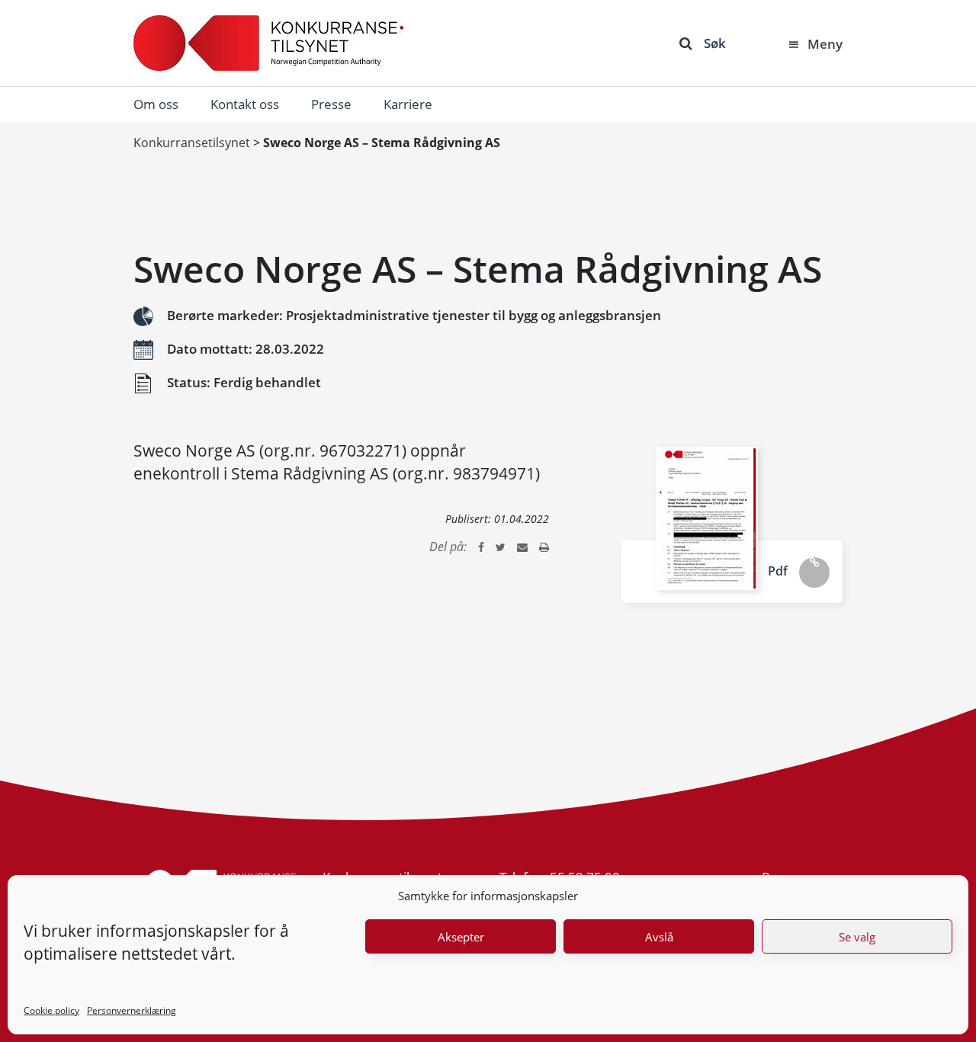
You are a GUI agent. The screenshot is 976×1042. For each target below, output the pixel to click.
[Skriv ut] (544, 546)
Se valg (857, 936)
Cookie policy (51, 1010)
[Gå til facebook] (481, 546)
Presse (331, 104)
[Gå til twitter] (501, 546)
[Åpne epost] (522, 546)
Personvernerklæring (131, 1010)
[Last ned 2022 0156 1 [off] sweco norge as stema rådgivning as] (707, 518)
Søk (715, 43)
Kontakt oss (244, 104)
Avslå (659, 936)
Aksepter (461, 936)
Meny (825, 44)
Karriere (408, 104)
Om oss (155, 104)
